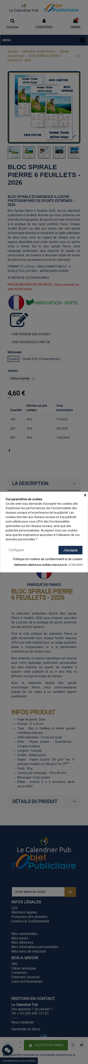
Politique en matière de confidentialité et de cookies (47, 559)
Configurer (16, 550)
